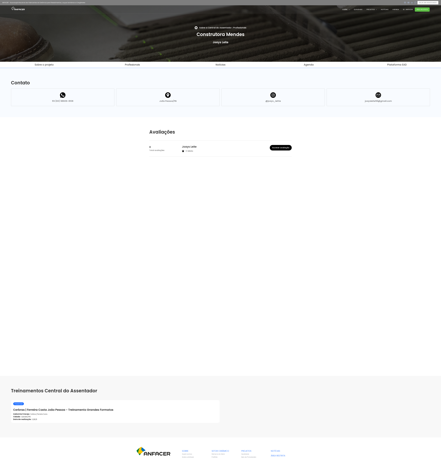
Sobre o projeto (44, 64)
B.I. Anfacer (408, 9)
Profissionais (239, 27)
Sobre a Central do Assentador (215, 27)
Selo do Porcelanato (248, 457)
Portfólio (215, 457)
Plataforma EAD (397, 64)
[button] (346, 9)
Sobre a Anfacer (188, 457)
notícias (275, 450)
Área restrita (422, 9)
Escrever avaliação (280, 147)
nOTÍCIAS (384, 9)
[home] (18, 8)
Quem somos (187, 454)
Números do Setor (218, 454)
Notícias (220, 64)
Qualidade (245, 454)
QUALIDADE (358, 9)
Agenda (396, 9)
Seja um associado (428, 2)
